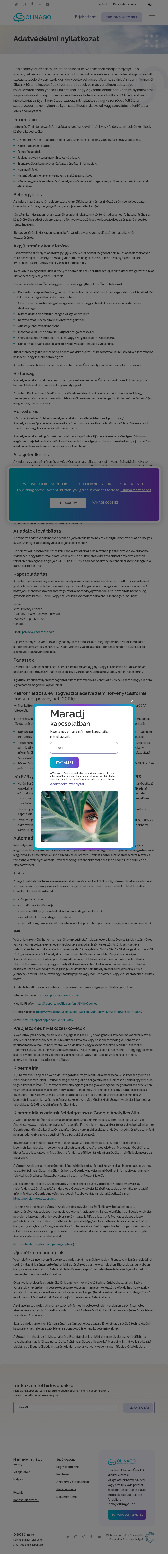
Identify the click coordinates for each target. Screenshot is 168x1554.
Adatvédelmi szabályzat (67, 784)
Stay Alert (64, 762)
